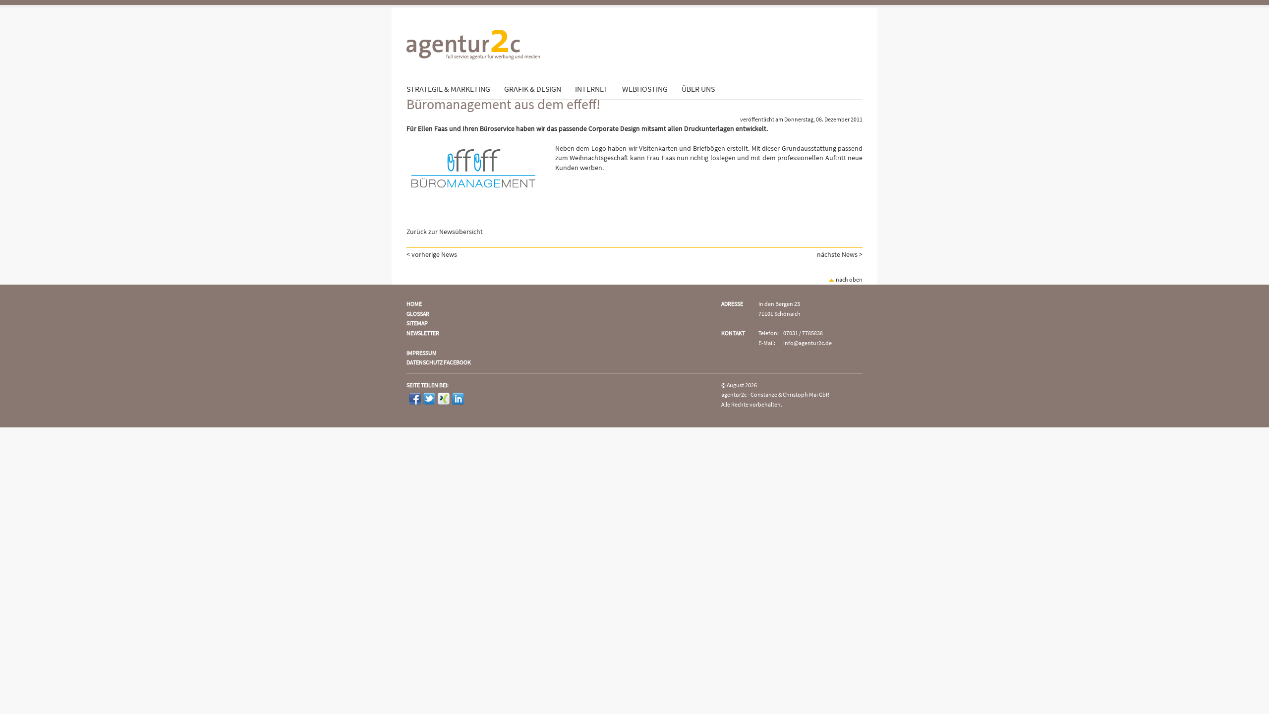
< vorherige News (431, 254)
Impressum (421, 353)
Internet (591, 89)
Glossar (417, 314)
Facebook (415, 399)
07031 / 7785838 (803, 333)
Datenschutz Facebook (438, 362)
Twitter (429, 399)
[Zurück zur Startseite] (473, 79)
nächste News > (840, 254)
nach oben (849, 280)
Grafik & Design (532, 89)
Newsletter (422, 333)
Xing (444, 399)
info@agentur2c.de (807, 343)
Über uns (698, 89)
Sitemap (417, 323)
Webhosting (645, 89)
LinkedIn (458, 399)
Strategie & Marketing (448, 89)
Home (414, 304)
